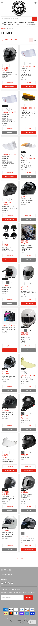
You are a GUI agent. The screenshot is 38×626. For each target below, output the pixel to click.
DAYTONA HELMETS (7, 251)
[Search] (34, 19)
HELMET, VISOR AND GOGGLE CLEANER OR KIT (9, 329)
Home (3, 28)
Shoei (22, 383)
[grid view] (31, 40)
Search (9, 619)
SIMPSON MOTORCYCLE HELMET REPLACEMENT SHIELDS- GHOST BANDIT (8, 161)
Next (21, 558)
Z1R (22, 542)
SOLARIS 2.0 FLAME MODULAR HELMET (27, 539)
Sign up (28, 598)
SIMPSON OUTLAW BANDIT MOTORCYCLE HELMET (28, 293)
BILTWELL (23, 204)
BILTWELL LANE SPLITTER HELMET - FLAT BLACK (8, 414)
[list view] (35, 40)
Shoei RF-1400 (25, 420)
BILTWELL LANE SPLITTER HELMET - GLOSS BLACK (27, 200)
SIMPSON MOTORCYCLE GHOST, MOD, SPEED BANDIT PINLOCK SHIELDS (28, 113)
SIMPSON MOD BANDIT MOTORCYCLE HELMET (9, 74)
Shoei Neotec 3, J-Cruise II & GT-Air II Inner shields (27, 379)
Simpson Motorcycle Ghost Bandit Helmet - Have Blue (9, 378)
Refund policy (27, 619)
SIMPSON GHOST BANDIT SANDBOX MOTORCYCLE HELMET (27, 248)
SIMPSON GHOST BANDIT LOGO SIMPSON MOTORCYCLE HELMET (26, 497)
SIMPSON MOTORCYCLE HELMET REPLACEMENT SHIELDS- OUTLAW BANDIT (8, 119)
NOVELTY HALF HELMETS (7, 248)
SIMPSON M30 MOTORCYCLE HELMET (25, 339)
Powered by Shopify (19, 623)
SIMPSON (4, 78)
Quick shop (10, 82)
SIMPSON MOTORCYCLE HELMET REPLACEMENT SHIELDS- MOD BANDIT (26, 73)
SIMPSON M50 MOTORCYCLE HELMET (7, 289)
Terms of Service (17, 619)
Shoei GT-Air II (25, 457)
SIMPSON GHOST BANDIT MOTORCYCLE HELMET (9, 208)
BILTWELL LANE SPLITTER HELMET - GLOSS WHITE (8, 534)
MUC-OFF (4, 333)
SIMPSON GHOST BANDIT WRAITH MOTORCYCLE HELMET (8, 499)
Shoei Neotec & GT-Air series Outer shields (9, 460)
